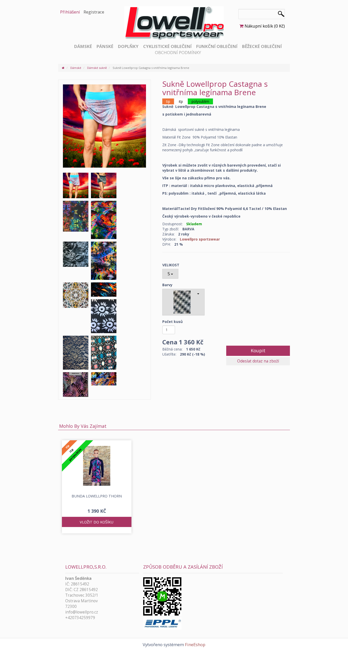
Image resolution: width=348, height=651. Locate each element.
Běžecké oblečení (262, 46)
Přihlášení (70, 12)
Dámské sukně (97, 68)
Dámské (83, 46)
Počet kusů (172, 321)
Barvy (167, 284)
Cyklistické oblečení (167, 46)
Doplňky (128, 46)
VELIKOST (170, 264)
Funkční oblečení (216, 46)
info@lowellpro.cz (81, 612)
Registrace (94, 12)
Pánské (105, 46)
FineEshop (195, 644)
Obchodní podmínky (178, 52)
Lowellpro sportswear (200, 239)
